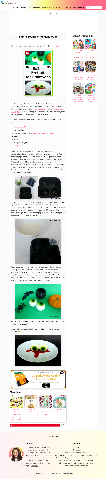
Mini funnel (18, 146)
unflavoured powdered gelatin (44, 133)
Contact (76, 447)
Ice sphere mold (20, 127)
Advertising (76, 450)
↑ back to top (53, 436)
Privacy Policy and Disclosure (76, 452)
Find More (34, 466)
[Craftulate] (8, 3)
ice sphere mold (41, 109)
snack (58, 46)
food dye (22, 136)
